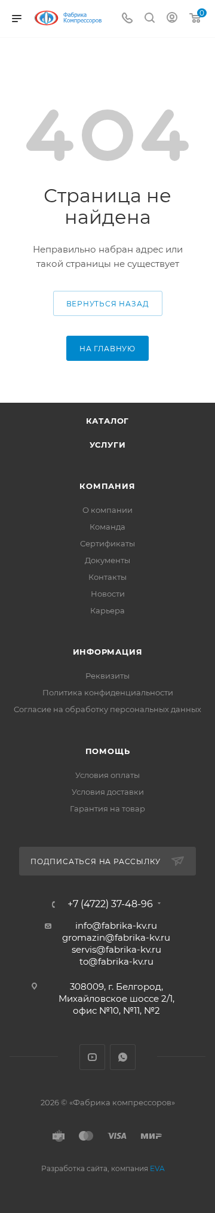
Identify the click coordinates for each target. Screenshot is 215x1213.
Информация (108, 651)
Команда (107, 526)
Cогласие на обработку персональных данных (107, 709)
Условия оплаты (107, 775)
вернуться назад (107, 303)
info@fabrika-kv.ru (116, 925)
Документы (107, 560)
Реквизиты (107, 675)
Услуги (108, 444)
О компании (107, 510)
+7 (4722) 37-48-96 (110, 904)
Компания (107, 486)
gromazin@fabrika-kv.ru (116, 937)
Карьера (107, 610)
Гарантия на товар (107, 808)
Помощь (107, 751)
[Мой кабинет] (172, 19)
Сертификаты (107, 543)
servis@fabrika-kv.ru (116, 949)
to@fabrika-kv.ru (116, 961)
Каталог (108, 420)
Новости (108, 593)
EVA (157, 1168)
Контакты (107, 577)
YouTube (92, 1057)
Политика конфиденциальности (107, 692)
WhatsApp (123, 1057)
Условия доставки (108, 791)
